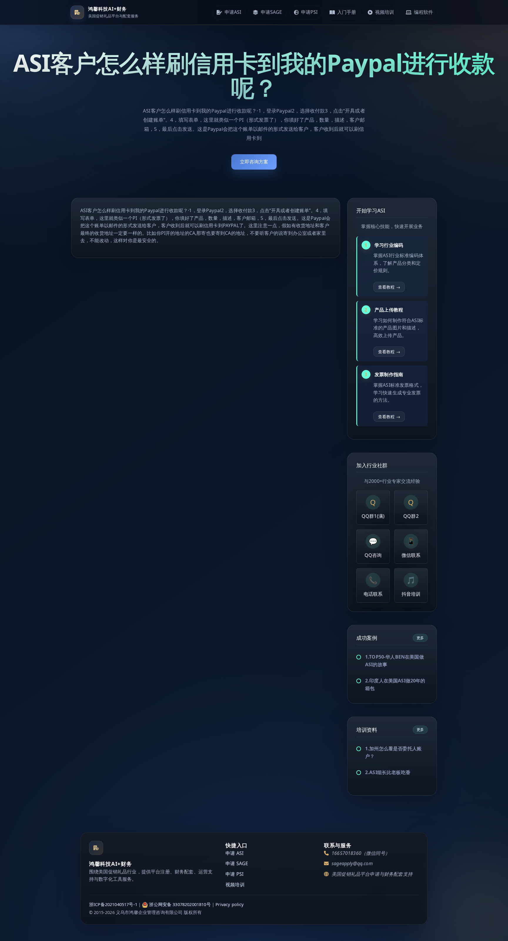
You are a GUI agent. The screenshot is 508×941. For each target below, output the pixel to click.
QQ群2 (411, 508)
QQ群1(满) (373, 508)
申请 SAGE (236, 863)
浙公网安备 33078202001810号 (179, 904)
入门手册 (346, 12)
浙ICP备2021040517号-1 (113, 904)
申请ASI (233, 12)
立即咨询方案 (254, 161)
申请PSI (309, 12)
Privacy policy (229, 904)
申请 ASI (234, 853)
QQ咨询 (373, 547)
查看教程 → (389, 287)
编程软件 (423, 12)
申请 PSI (234, 874)
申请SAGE (271, 12)
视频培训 (384, 12)
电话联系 (373, 586)
